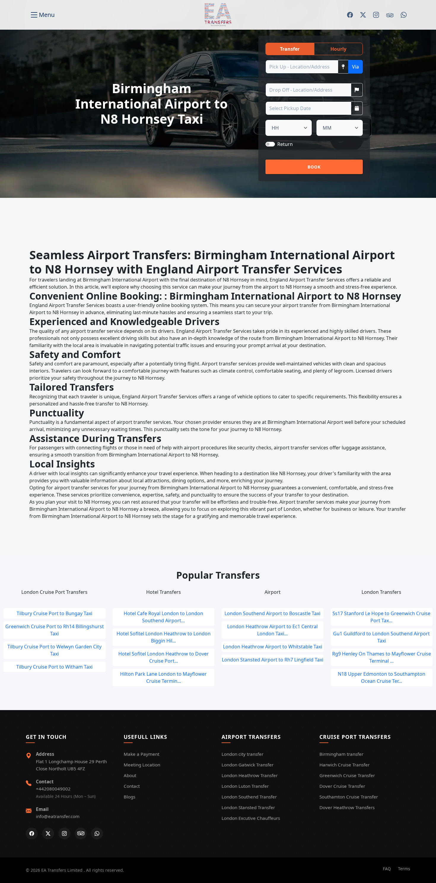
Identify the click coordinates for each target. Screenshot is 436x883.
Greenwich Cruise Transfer (347, 775)
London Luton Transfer (245, 786)
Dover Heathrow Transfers (347, 807)
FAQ (387, 868)
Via (355, 66)
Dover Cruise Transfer (342, 786)
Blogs (129, 797)
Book (314, 167)
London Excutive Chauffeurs (251, 818)
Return (285, 144)
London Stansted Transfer (248, 807)
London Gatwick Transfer (247, 765)
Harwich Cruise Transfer (344, 765)
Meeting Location (142, 765)
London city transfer (242, 754)
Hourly (338, 49)
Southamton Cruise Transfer (348, 797)
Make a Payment (141, 754)
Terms (404, 868)
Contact (132, 786)
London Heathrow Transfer (250, 775)
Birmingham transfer (341, 754)
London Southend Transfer (249, 797)
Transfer (290, 49)
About (130, 775)
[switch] (270, 144)
